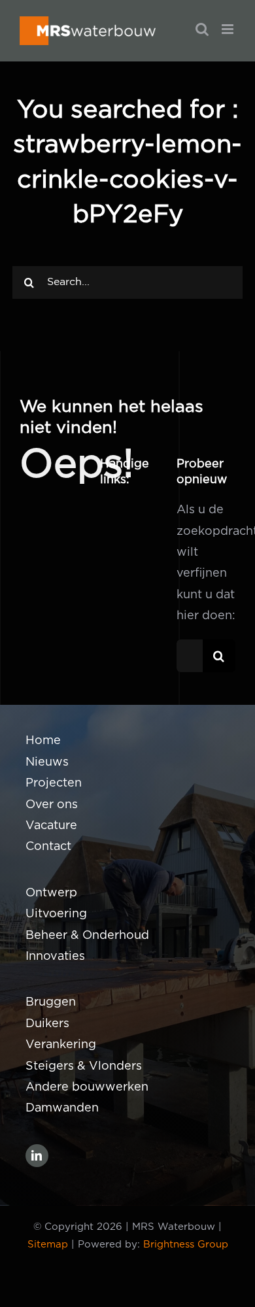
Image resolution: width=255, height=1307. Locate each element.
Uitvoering (56, 914)
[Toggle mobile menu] (228, 29)
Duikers (47, 1024)
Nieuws (47, 762)
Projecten (54, 783)
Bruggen (51, 1002)
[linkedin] (37, 1155)
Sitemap (47, 1244)
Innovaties (55, 956)
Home (43, 741)
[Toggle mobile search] (202, 29)
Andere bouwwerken (87, 1087)
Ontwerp (51, 893)
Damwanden (62, 1108)
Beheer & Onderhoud (87, 936)
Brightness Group (185, 1244)
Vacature (51, 826)
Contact (48, 847)
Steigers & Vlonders (84, 1066)
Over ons (52, 805)
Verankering (61, 1045)
